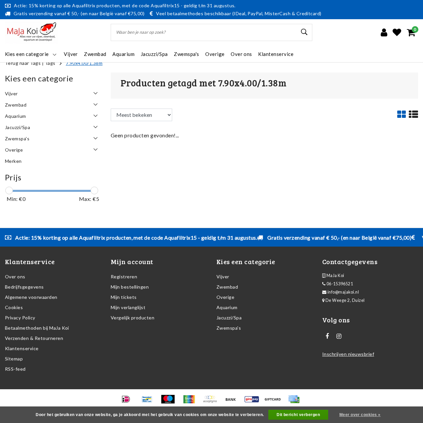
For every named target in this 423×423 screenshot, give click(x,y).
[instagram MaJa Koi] (339, 336)
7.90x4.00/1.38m (84, 63)
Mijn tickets (124, 297)
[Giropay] (254, 402)
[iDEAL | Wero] (128, 402)
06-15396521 (339, 283)
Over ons (15, 276)
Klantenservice (22, 348)
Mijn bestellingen (130, 287)
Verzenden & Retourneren (34, 338)
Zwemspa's (228, 328)
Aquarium (227, 307)
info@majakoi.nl (343, 292)
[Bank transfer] (232, 402)
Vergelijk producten (132, 317)
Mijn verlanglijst (128, 307)
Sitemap (14, 358)
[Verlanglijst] (397, 32)
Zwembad (227, 287)
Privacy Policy (20, 317)
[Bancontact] (149, 402)
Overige (225, 297)
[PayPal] (212, 402)
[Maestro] (170, 402)
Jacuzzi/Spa (229, 317)
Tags (50, 63)
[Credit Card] (295, 402)
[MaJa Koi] (31, 33)
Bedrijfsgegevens (24, 287)
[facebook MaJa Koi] (327, 336)
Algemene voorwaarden (31, 297)
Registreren (124, 276)
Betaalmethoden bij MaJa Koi (37, 328)
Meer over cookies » (360, 414)
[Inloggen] (384, 32)
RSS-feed (15, 369)
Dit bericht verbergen (298, 414)
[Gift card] (274, 402)
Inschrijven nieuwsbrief (348, 354)
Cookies (14, 307)
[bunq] (191, 402)
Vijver (222, 276)
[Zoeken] (304, 32)
